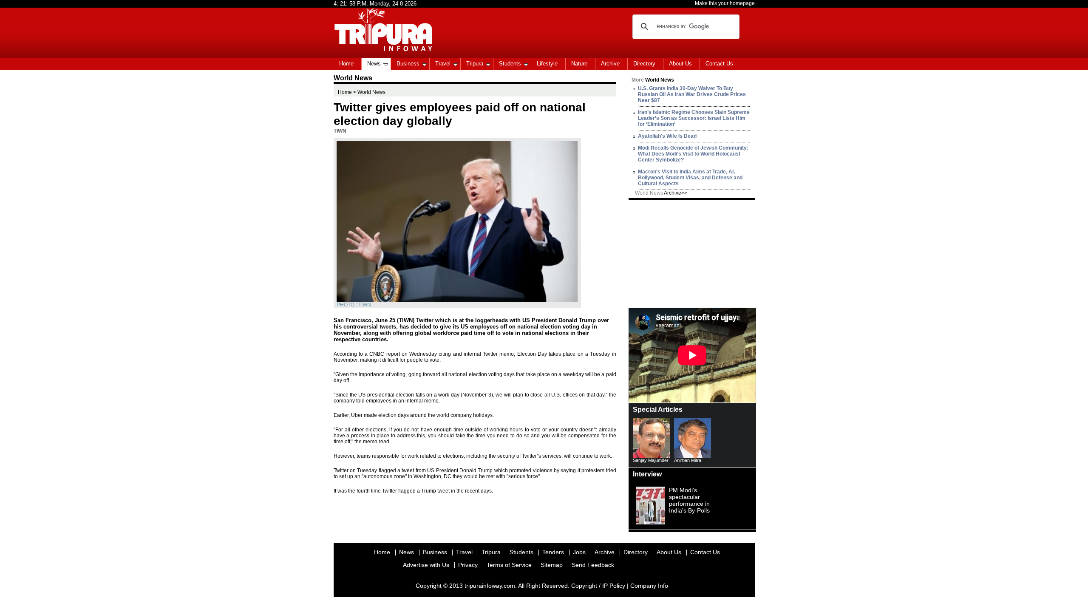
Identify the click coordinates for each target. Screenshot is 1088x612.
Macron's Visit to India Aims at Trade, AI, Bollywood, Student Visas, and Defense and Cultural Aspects (690, 178)
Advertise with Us (426, 564)
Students (510, 63)
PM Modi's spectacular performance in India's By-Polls (689, 500)
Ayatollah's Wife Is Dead (667, 136)
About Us (680, 63)
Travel (442, 63)
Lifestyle (547, 63)
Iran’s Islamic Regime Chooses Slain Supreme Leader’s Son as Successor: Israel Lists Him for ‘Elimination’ (694, 118)
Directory (644, 63)
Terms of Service (509, 564)
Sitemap (552, 564)
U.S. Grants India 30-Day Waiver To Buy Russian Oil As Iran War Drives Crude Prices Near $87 (692, 94)
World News (661, 193)
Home (346, 63)
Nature (579, 63)
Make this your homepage (725, 3)
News (374, 63)
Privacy (468, 564)
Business (408, 63)
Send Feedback (593, 564)
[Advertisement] (692, 253)
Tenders (553, 552)
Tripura (474, 63)
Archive (610, 63)
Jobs (579, 552)
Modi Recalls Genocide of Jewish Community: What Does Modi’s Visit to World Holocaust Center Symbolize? (693, 154)
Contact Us (719, 63)
